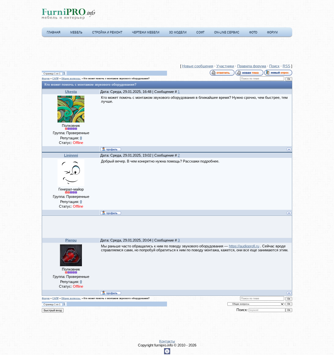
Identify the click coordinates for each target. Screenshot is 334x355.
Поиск (274, 66)
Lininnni (71, 155)
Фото (253, 32)
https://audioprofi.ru (244, 246)
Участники (225, 66)
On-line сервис (226, 32)
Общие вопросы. (71, 78)
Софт (200, 32)
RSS (286, 66)
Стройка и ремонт (107, 32)
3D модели (178, 32)
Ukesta (71, 92)
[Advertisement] (167, 51)
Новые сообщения (197, 66)
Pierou (71, 240)
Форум (272, 32)
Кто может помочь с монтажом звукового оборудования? (117, 78)
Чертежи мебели (145, 32)
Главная (53, 32)
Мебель (76, 32)
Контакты (167, 341)
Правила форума (251, 66)
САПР (55, 78)
